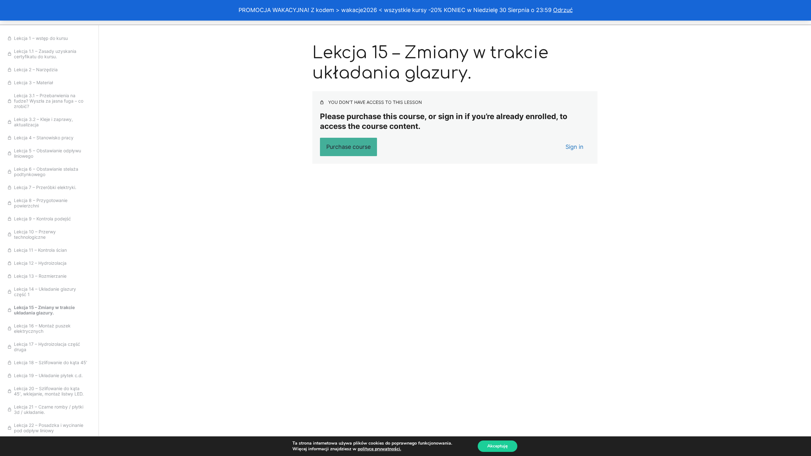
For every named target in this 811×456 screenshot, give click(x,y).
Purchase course (348, 146)
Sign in (574, 146)
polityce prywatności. (379, 449)
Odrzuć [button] (563, 10)
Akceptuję (497, 446)
